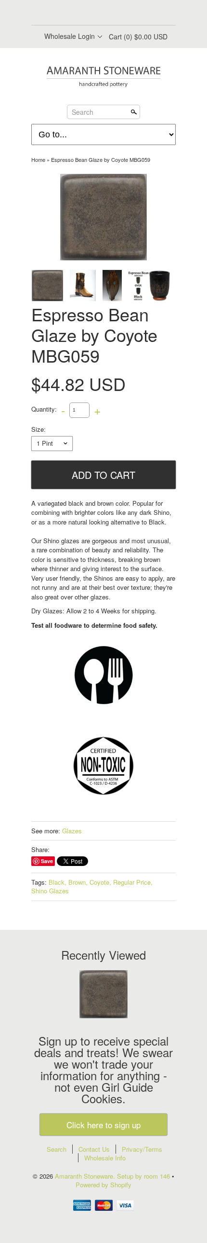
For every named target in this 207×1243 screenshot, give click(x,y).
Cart (138, 36)
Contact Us (94, 1149)
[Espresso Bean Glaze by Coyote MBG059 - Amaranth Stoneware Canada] (83, 285)
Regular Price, (133, 882)
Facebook (78, 13)
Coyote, (100, 882)
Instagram (127, 13)
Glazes (72, 830)
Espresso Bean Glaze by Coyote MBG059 (100, 159)
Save (47, 861)
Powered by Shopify (103, 1184)
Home (38, 159)
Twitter (95, 13)
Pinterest (111, 13)
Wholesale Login (69, 36)
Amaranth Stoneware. (86, 1176)
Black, (57, 882)
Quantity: (44, 409)
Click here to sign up (103, 1125)
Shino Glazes (50, 890)
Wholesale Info (105, 1157)
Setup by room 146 (144, 1176)
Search (82, 111)
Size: (38, 429)
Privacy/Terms (142, 1149)
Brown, (78, 882)
